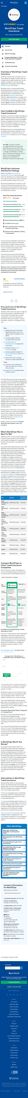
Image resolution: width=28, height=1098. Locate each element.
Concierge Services (17, 416)
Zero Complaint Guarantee (14, 1036)
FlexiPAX (3, 816)
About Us (14, 1023)
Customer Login (14, 1057)
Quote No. (8, 965)
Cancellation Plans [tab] (19, 650)
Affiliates (14, 1064)
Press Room (14, 1028)
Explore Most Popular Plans (14, 1016)
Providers (4, 6)
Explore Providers (14, 1006)
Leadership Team (14, 1026)
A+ (24, 220)
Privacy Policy (16, 1091)
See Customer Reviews (10, 201)
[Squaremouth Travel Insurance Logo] (14, 2)
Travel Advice (14, 1047)
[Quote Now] (21, 968)
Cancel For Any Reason (11, 353)
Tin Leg (3, 801)
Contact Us (14, 1033)
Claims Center (14, 1052)
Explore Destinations (14, 1014)
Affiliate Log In (14, 1067)
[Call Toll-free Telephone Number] (25, 2)
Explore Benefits (14, 1011)
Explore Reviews (14, 1009)
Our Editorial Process (14, 1040)
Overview (7, 46)
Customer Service (14, 1050)
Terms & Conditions (5, 1091)
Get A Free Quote (14, 39)
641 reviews (20, 24)
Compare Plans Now (14, 982)
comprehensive (13, 99)
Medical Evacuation (6, 85)
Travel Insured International (8, 813)
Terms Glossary (14, 1055)
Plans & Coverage (10, 53)
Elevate (14, 474)
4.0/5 (16, 223)
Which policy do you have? (11, 890)
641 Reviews (13, 605)
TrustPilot (3, 136)
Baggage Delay (9, 370)
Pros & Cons (8, 50)
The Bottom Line (10, 62)
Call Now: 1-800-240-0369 (14, 986)
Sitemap (25, 1091)
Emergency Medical (15, 95)
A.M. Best (21, 123)
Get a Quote (14, 1001)
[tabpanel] (14, 672)
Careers (14, 1031)
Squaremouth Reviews (14, 1038)
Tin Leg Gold (23, 804)
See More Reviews (19, 278)
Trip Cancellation (15, 477)
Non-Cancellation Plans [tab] (7, 650)
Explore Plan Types (14, 1004)
